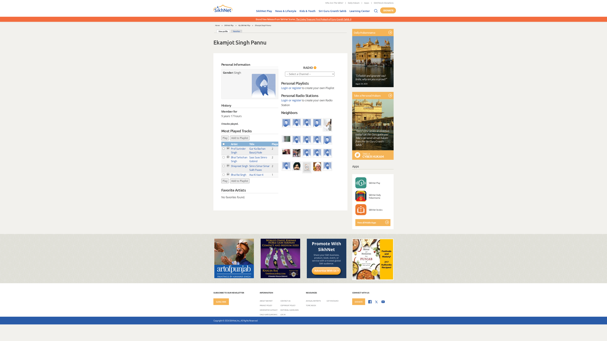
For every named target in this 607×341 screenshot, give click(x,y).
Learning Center (359, 11)
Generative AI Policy (269, 310)
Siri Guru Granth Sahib (332, 11)
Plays (275, 144)
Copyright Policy (287, 305)
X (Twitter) (376, 302)
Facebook (370, 301)
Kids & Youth (308, 11)
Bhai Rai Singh (238, 174)
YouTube (383, 301)
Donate (388, 10)
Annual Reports (313, 300)
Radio (308, 68)
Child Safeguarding (268, 314)
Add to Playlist (239, 138)
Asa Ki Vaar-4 (256, 174)
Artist (234, 144)
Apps (366, 2)
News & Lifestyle (285, 11)
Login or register (291, 88)
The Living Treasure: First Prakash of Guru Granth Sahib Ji (323, 19)
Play (225, 138)
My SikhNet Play (244, 25)
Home (217, 25)
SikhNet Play (264, 11)
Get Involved (332, 300)
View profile (224, 31)
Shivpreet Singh (239, 166)
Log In (283, 314)
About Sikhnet (266, 300)
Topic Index (311, 305)
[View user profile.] (264, 86)
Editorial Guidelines (289, 310)
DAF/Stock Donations (384, 2)
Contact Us (285, 300)
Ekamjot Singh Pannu (263, 25)
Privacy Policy (266, 305)
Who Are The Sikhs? (334, 2)
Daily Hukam (353, 2)
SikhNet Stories (376, 209)
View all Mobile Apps (366, 222)
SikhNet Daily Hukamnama (375, 196)
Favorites (236, 31)
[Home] (222, 11)
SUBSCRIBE (221, 301)
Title (251, 144)
